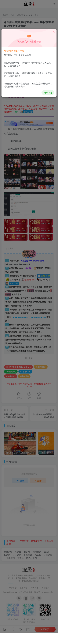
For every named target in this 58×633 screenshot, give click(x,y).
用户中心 (48, 92)
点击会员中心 (10, 83)
